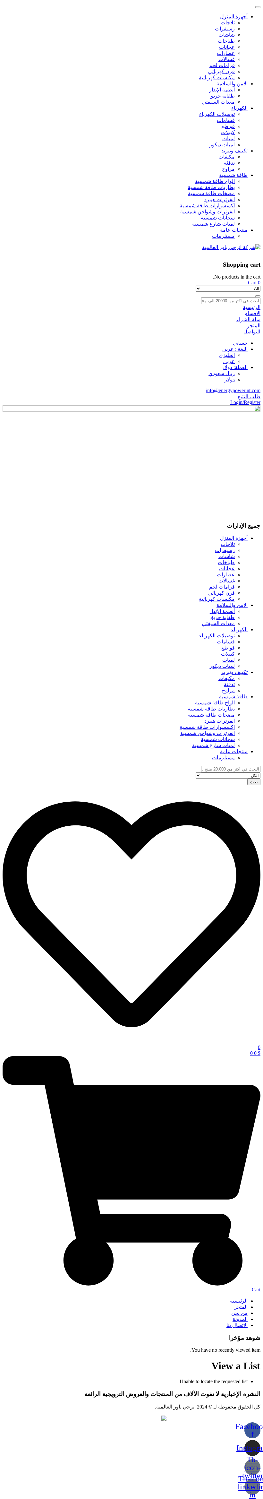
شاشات (226, 35)
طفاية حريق (222, 96)
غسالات (226, 59)
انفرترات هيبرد (219, 199)
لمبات (228, 138)
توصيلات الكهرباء (217, 114)
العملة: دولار (235, 367)
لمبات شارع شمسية (213, 224)
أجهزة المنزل (234, 16)
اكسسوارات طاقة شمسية (207, 205)
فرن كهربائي (221, 71)
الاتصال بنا (237, 1325)
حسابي (240, 343)
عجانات (227, 47)
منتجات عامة (234, 230)
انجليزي (227, 355)
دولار (230, 379)
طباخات (226, 41)
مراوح (228, 169)
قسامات (226, 120)
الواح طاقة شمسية (215, 181)
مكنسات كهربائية (217, 77)
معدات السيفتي (218, 102)
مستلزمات (223, 236)
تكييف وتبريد (234, 150)
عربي (229, 361)
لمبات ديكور (222, 144)
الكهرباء (239, 108)
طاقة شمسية (233, 175)
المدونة (240, 1319)
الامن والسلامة (232, 83)
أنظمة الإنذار (222, 89)
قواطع (228, 126)
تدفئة (229, 163)
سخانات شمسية (218, 217)
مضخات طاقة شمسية (211, 193)
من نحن (239, 1313)
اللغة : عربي (235, 349)
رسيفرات (225, 28)
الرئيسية (239, 1301)
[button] (254, 282)
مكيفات (226, 156)
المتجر (241, 1307)
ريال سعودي (221, 373)
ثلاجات (228, 22)
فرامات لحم (222, 65)
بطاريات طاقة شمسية (211, 187)
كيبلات (228, 132)
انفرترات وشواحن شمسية (207, 211)
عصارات (226, 53)
